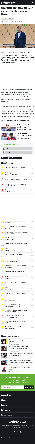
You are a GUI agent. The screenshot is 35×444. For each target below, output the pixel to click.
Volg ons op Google (9, 18)
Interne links (6, 415)
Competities (6, 395)
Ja (7, 149)
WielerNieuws (18, 440)
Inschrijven (29, 387)
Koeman (19, 157)
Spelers (4, 405)
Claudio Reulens (8, 21)
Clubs (3, 400)
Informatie (5, 410)
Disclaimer (4, 440)
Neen (8, 152)
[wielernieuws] (17, 421)
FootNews (11, 440)
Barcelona (12, 157)
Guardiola (4, 157)
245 (28, 21)
